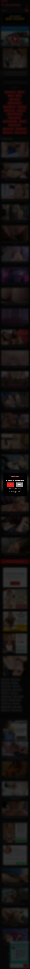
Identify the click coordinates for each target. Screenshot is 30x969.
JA (10, 484)
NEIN (19, 484)
